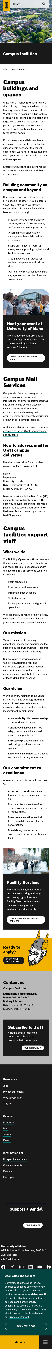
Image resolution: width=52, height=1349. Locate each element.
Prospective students (15, 1159)
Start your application (12, 960)
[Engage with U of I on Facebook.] (3, 1267)
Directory (8, 1122)
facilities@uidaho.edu (24, 993)
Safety (7, 1134)
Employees (9, 1177)
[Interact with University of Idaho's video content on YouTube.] (39, 1267)
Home (5, 69)
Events (7, 1140)
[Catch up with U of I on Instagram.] (21, 1267)
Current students (12, 1165)
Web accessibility (12, 1097)
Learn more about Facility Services (25, 919)
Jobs (5, 1085)
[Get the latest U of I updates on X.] (12, 1267)
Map (5, 1128)
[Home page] (6, 5)
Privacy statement (13, 1091)
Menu (18, 1342)
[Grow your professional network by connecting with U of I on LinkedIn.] (30, 1267)
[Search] (43, 4)
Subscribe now (32, 1048)
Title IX (7, 1103)
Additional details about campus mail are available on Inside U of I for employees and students (25, 431)
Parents (7, 1171)
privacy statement (19, 1317)
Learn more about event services (23, 358)
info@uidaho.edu (10, 1259)
